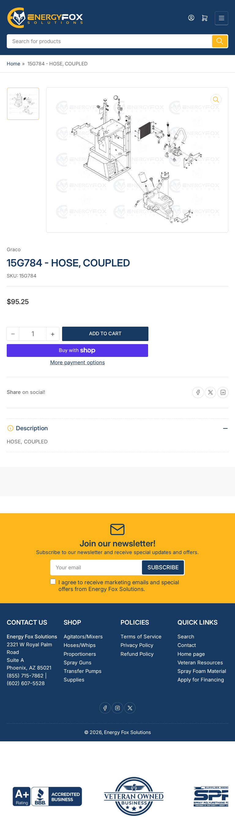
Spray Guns (77, 662)
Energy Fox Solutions (127, 732)
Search (185, 636)
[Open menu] (221, 18)
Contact (186, 645)
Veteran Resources (200, 662)
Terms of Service (141, 636)
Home (13, 64)
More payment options (77, 362)
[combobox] (117, 41)
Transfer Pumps (83, 671)
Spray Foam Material (201, 671)
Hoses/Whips (80, 645)
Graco (14, 249)
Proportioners (80, 654)
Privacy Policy (137, 645)
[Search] (219, 41)
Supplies (74, 680)
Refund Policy (137, 654)
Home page (191, 654)
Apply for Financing (200, 680)
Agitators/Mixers (83, 636)
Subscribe (163, 567)
